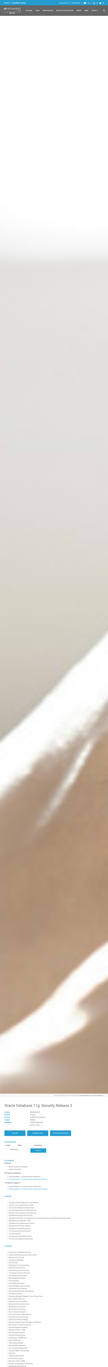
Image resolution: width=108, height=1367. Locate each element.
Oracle (69, 1095)
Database (75, 1095)
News (86, 10)
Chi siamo (28, 10)
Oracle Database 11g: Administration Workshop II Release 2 (28, 1189)
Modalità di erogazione (64, 10)
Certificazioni (48, 10)
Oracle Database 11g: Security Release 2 (91, 1095)
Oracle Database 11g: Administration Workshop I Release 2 (28, 1179)
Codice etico (76, 3)
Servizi (78, 10)
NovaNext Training (59, 1095)
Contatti (94, 10)
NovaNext (7, 3)
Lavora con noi (64, 3)
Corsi (37, 10)
